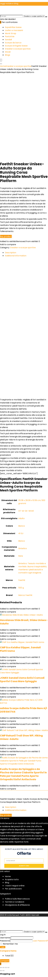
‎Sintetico (22, 548)
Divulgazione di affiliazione (17, 905)
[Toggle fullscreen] (3, 967)
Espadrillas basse (13, 27)
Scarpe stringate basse (16, 45)
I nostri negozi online (14, 885)
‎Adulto (21, 518)
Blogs (7, 55)
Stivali (7, 51)
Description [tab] (10, 252)
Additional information (15, 810)
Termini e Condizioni (14, 901)
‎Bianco (21, 525)
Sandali (8, 39)
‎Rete (20, 556)
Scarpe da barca (13, 42)
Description (10, 807)
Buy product (6, 236)
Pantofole (9, 36)
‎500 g (21, 587)
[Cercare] (46, 16)
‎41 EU (20, 533)
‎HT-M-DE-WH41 (26, 510)
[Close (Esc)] (8, 967)
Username (5, 937)
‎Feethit (21, 580)
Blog (7, 882)
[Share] (6, 967)
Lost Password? (40, 940)
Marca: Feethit (25, 595)
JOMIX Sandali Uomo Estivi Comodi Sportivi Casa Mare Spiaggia (22, 679)
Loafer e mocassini (14, 30)
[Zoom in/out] (1, 967)
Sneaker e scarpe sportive (18, 48)
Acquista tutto (12, 879)
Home (3, 66)
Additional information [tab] (15, 255)
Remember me (10, 943)
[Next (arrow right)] (3, 970)
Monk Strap (10, 33)
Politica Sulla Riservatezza (17, 898)
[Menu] (1, 60)
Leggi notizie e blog (9, 3)
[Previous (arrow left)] (1, 970)
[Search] (1, 63)
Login (3, 947)
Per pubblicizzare (13, 888)
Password (4, 940)
